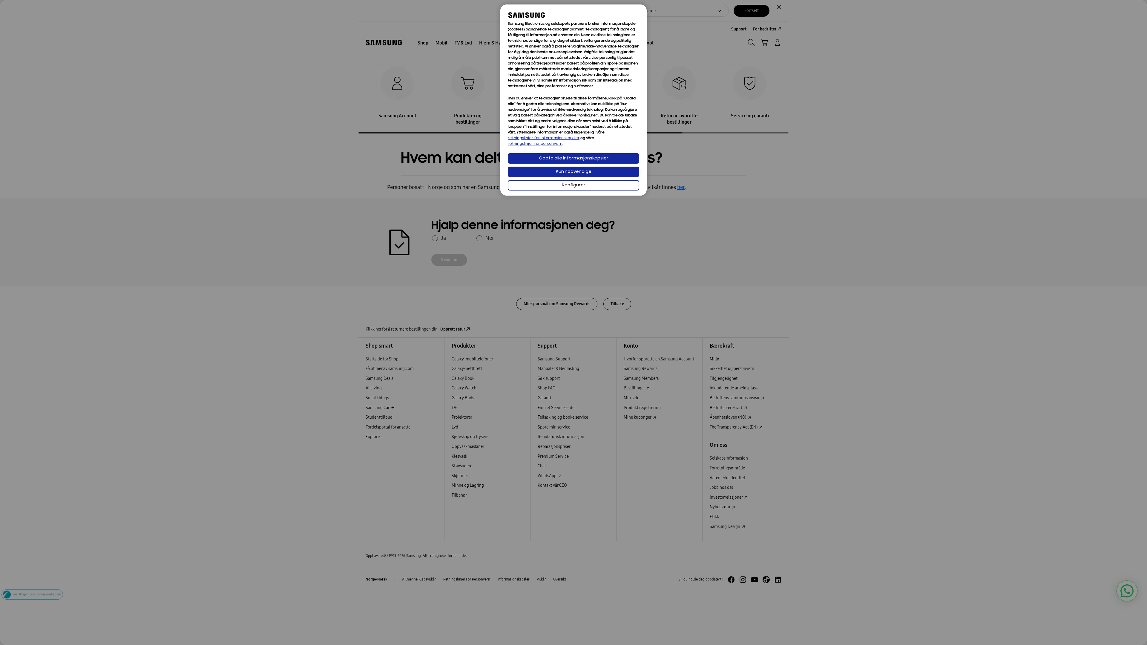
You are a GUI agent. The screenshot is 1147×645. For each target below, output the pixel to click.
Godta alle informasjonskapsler (573, 158)
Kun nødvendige (573, 172)
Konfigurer (573, 185)
